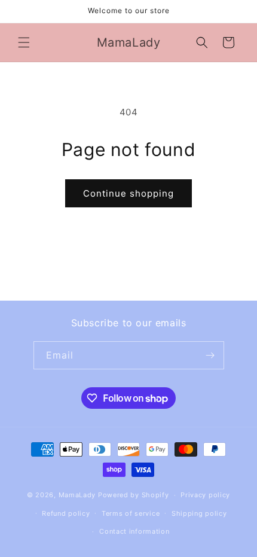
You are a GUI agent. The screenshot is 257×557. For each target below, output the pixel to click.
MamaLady (77, 495)
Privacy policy (205, 495)
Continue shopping (128, 193)
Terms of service (131, 513)
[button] (24, 42)
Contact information (134, 531)
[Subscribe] (210, 355)
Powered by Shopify (133, 495)
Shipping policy (199, 513)
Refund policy (66, 513)
